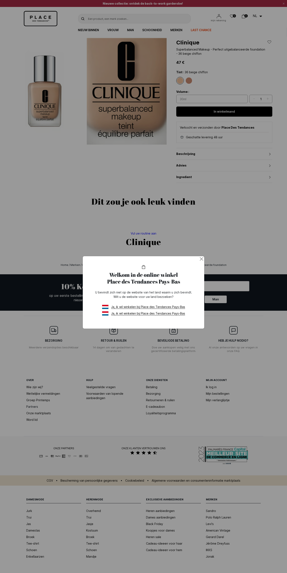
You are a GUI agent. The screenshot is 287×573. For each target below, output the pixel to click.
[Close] (201, 259)
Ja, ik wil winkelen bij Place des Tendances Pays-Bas (148, 307)
